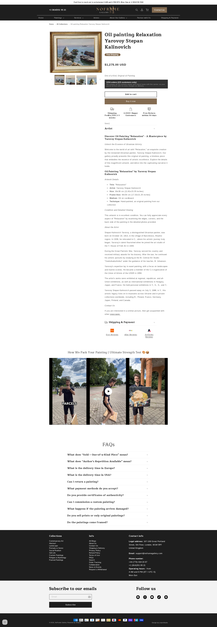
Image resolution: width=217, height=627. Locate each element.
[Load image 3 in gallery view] (81, 80)
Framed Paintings (56, 560)
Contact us (159, 9)
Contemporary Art (56, 541)
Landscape (53, 546)
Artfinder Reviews (149, 335)
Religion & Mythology (57, 557)
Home (51, 24)
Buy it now (131, 101)
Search (92, 560)
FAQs (91, 557)
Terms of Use (94, 555)
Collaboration (94, 565)
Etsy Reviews (112, 334)
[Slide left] (51, 79)
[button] (136, 10)
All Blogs (92, 541)
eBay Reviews (130, 334)
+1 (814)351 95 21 (57, 9)
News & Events (95, 567)
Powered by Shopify (74, 622)
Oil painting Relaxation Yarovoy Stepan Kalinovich (90, 24)
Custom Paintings (56, 555)
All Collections (62, 24)
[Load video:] (108, 391)
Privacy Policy (95, 550)
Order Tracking (95, 562)
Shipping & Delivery (97, 548)
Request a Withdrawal (98, 569)
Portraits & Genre (56, 548)
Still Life (52, 553)
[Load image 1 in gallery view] (59, 80)
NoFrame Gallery (61, 622)
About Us (93, 543)
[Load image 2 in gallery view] (70, 80)
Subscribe (70, 605)
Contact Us (93, 546)
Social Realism (55, 550)
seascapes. (115, 314)
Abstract (52, 543)
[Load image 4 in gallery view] (92, 80)
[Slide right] (100, 79)
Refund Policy (94, 553)
